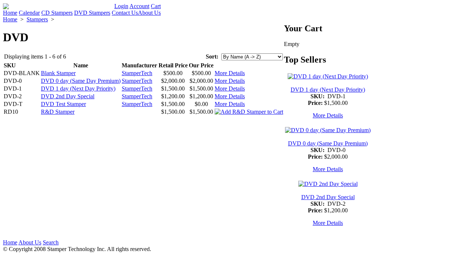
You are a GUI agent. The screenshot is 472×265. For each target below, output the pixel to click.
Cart (156, 6)
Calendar (29, 13)
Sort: (212, 56)
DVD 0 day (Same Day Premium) (81, 81)
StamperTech (137, 73)
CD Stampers (57, 13)
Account (139, 6)
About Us (149, 13)
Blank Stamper (58, 73)
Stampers (37, 19)
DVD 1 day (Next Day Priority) (78, 88)
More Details (230, 73)
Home (10, 13)
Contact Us (125, 13)
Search (51, 242)
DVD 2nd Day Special (67, 96)
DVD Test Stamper (63, 104)
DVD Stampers (92, 13)
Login (121, 6)
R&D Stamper (57, 112)
